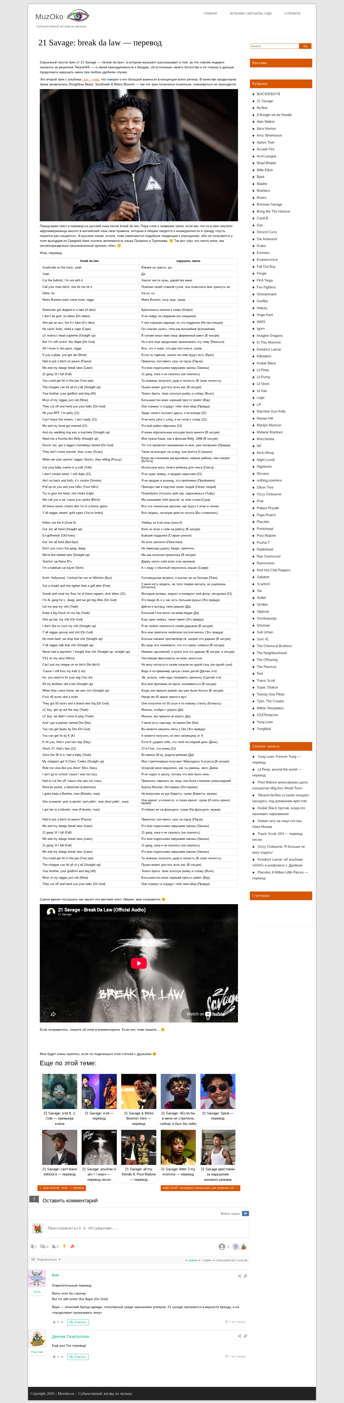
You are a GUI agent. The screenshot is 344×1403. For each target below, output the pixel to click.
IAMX (261, 322)
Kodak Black (266, 363)
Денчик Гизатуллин (70, 1336)
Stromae (263, 625)
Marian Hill (265, 418)
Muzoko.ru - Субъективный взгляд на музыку (95, 1394)
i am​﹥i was (90, 79)
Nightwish (264, 466)
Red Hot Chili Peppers (274, 570)
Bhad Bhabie (266, 163)
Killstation (264, 356)
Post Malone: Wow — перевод (61, 1187)
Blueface (263, 190)
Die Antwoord (267, 239)
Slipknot (263, 611)
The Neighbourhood (272, 653)
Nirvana (263, 473)
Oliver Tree (265, 487)
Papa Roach (266, 515)
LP (259, 404)
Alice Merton (266, 129)
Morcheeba (265, 439)
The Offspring (267, 660)
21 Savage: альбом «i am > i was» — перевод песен (99, 1174)
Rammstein (265, 563)
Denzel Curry (267, 232)
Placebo (263, 522)
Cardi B (262, 218)
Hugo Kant (265, 315)
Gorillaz (262, 301)
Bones (262, 197)
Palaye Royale (268, 508)
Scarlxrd (263, 584)
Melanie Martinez (270, 432)
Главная (210, 13)
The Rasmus (267, 667)
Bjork (261, 177)
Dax (260, 225)
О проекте (292, 13)
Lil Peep (263, 370)
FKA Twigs (265, 280)
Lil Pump (263, 377)
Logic (261, 397)
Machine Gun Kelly (271, 411)
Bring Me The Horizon (273, 211)
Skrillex (262, 604)
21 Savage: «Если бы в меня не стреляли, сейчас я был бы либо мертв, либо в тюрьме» (178, 1123)
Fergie (261, 273)
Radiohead (265, 549)
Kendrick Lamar (269, 349)
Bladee (262, 184)
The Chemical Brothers (274, 646)
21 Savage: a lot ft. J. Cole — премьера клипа (60, 1118)
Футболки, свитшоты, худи (251, 13)
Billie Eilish (265, 170)
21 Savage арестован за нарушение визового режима (218, 1174)
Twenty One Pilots (271, 694)
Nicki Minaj (265, 453)
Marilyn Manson (269, 425)
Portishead (265, 529)
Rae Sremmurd (268, 556)
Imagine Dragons (270, 335)
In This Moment (269, 342)
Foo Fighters (266, 287)
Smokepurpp (266, 618)
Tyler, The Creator (270, 701)
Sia (259, 591)
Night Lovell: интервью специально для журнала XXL (200, 1187)
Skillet (261, 598)
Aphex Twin (265, 142)
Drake (261, 246)
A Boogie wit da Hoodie (274, 115)
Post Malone (266, 535)
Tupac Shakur (267, 687)
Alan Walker (266, 121)
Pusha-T (263, 542)
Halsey (262, 308)
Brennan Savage (269, 204)
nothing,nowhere (269, 480)
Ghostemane (267, 294)
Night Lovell (265, 460)
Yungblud (264, 729)
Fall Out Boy (266, 266)
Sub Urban (265, 632)
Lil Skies (263, 384)
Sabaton (263, 577)
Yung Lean (265, 722)
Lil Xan (262, 391)
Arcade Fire (265, 149)
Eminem (263, 253)
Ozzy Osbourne (269, 494)
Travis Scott (266, 680)
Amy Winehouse (269, 135)
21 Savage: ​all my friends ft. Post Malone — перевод (139, 1174)
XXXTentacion (267, 715)
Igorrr (261, 328)
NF (259, 446)
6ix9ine (262, 108)
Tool (260, 673)
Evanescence (267, 259)
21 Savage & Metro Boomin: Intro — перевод (139, 1118)
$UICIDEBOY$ (268, 94)
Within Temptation (270, 708)
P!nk (260, 501)
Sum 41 (263, 639)
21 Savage (265, 101)
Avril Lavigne (266, 156)
